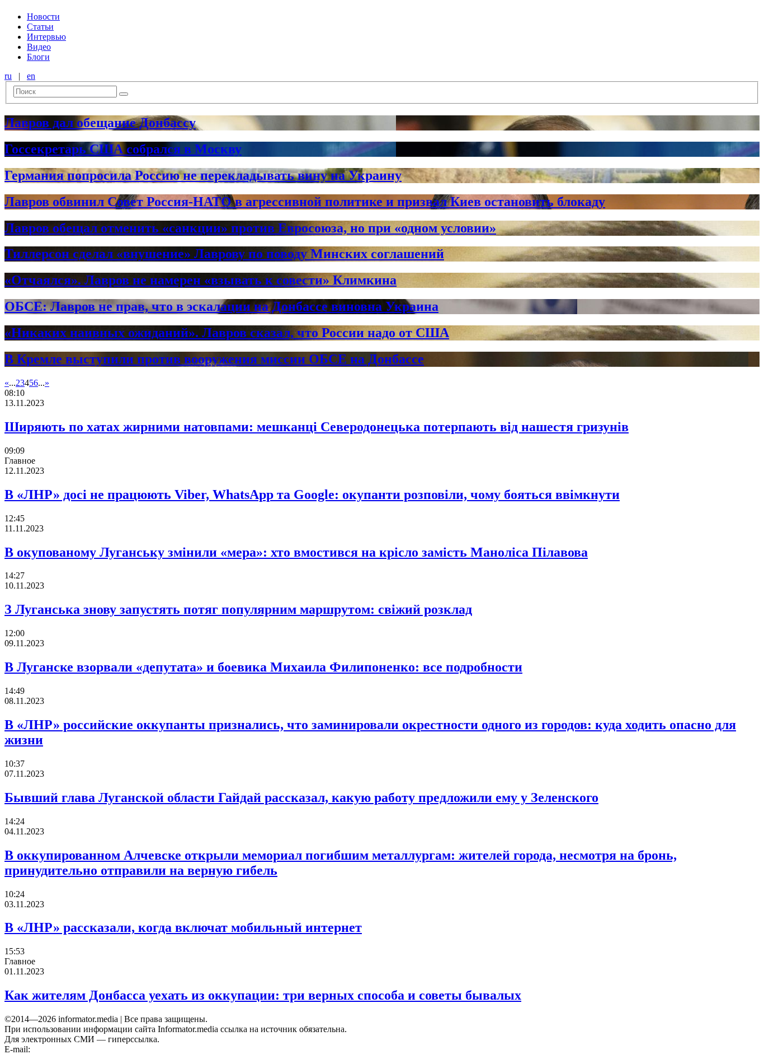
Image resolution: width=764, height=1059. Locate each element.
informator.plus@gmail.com (81, 1049)
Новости (43, 16)
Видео (39, 47)
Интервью (46, 36)
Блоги (38, 57)
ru (8, 76)
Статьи (40, 26)
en (31, 76)
